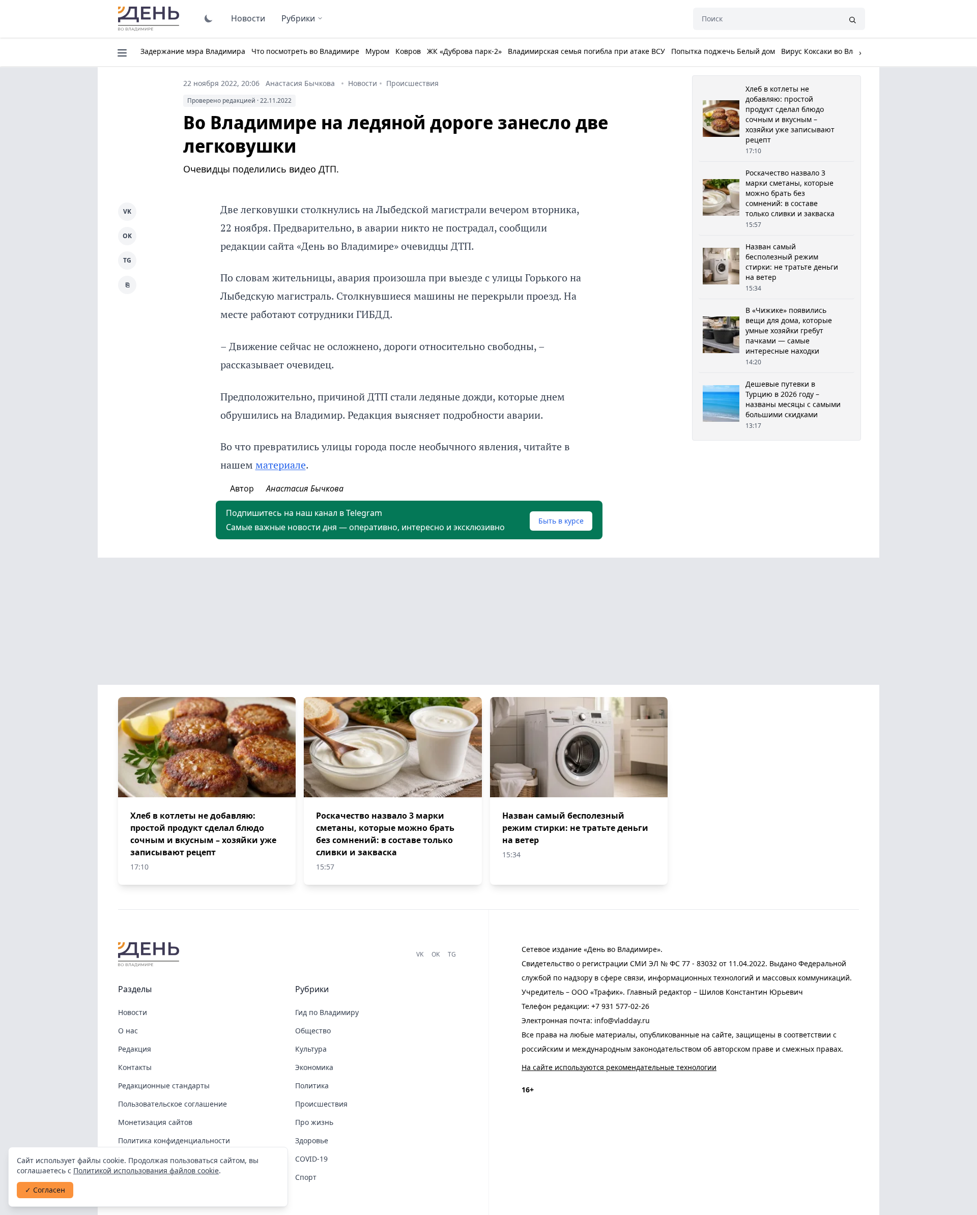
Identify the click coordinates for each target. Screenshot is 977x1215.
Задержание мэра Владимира (192, 51)
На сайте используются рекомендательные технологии (619, 1067)
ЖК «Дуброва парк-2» (464, 51)
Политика (312, 1085)
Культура (311, 1049)
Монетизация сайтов (155, 1122)
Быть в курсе (561, 521)
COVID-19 (311, 1159)
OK (127, 236)
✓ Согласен (45, 1190)
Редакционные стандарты (164, 1085)
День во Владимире (150, 19)
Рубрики (298, 18)
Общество (313, 1030)
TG (127, 260)
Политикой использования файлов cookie (146, 1170)
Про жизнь (314, 1122)
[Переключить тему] (208, 18)
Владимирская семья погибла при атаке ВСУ (586, 51)
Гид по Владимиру (327, 1012)
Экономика (314, 1067)
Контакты (135, 1067)
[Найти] (852, 19)
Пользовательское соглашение (172, 1104)
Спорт (306, 1177)
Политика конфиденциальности (174, 1140)
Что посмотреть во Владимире (305, 51)
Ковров (408, 51)
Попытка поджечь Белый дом (723, 51)
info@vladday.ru (622, 1020)
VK (127, 211)
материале (280, 465)
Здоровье (311, 1140)
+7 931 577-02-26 (620, 1006)
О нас (128, 1030)
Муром (377, 51)
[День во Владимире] (150, 954)
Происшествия (412, 83)
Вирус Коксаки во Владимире (832, 51)
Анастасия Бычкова (300, 83)
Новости (248, 18)
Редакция (134, 1049)
